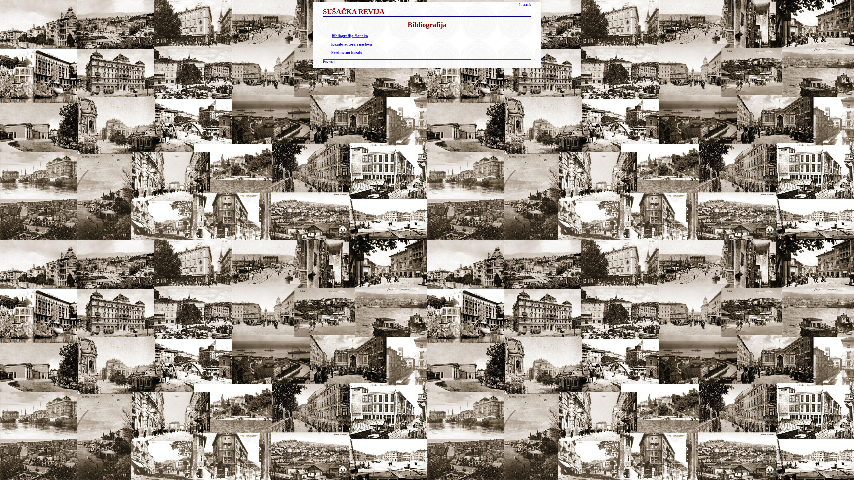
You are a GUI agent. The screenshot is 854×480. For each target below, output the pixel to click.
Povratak (525, 4)
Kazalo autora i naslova (351, 44)
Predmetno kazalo (346, 52)
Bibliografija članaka (350, 36)
